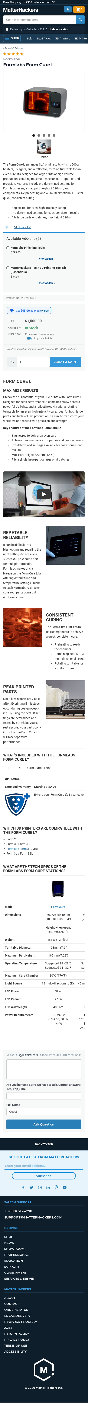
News (9, 1243)
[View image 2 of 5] (38, 135)
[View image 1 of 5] (33, 135)
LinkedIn (48, 1187)
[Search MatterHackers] (80, 19)
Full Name (13, 1104)
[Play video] (44, 146)
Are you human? (43, 1087)
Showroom (14, 1249)
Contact (11, 1304)
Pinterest (56, 1187)
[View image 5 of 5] (54, 135)
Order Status (16, 1310)
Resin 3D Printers (14, 48)
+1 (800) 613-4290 (18, 1211)
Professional (16, 1255)
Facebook (23, 1187)
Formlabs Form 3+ (18, 849)
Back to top (44, 1144)
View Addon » (47, 258)
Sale (29, 38)
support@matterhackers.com (33, 1217)
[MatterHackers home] (20, 10)
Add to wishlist (22, 227)
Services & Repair (19, 1279)
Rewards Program (20, 1322)
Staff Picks (44, 38)
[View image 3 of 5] (43, 135)
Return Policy (16, 1334)
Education (13, 1261)
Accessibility (15, 1352)
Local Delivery (17, 1316)
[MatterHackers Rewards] (12, 310)
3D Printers (62, 38)
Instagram (39, 1187)
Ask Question (43, 1124)
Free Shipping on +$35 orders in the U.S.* (29, 2)
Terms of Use (15, 1346)
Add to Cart (65, 362)
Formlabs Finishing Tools (28, 247)
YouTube (64, 1187)
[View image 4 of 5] (49, 135)
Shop (8, 1237)
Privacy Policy (17, 1340)
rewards (44, 310)
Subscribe (44, 1176)
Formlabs (11, 59)
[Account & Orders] (68, 9)
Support (11, 1267)
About (9, 1298)
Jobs (8, 1328)
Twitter (31, 1187)
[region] (44, 101)
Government (15, 1273)
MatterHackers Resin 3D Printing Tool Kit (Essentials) (38, 270)
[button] (44, 29)
